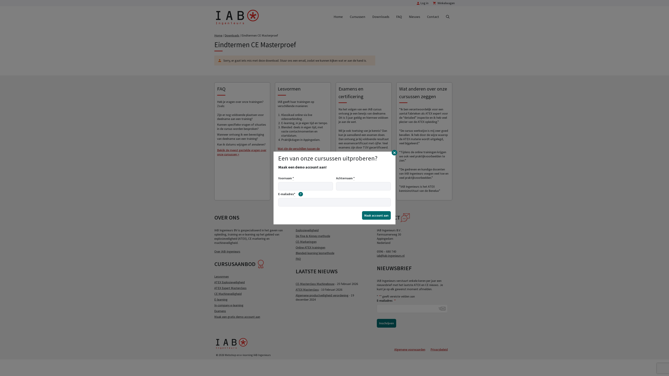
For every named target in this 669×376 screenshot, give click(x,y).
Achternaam (345, 178)
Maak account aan (376, 215)
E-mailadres (289, 194)
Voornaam (286, 178)
